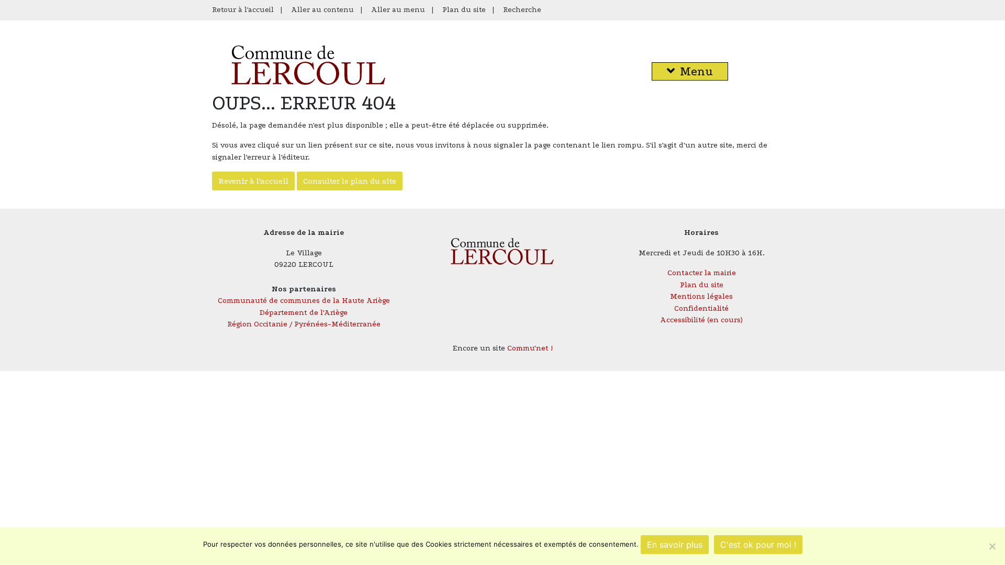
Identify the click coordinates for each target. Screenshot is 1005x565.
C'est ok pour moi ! (758, 544)
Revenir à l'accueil (253, 181)
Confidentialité (701, 308)
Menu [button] (696, 71)
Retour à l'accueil (243, 9)
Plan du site (464, 9)
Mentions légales (701, 296)
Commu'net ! (530, 348)
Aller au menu (398, 9)
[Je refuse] (992, 546)
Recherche (522, 9)
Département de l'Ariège (304, 312)
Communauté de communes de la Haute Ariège (304, 300)
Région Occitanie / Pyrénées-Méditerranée (304, 324)
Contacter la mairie (701, 272)
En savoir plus (674, 544)
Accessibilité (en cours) (701, 319)
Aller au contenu (322, 9)
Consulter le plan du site (349, 181)
